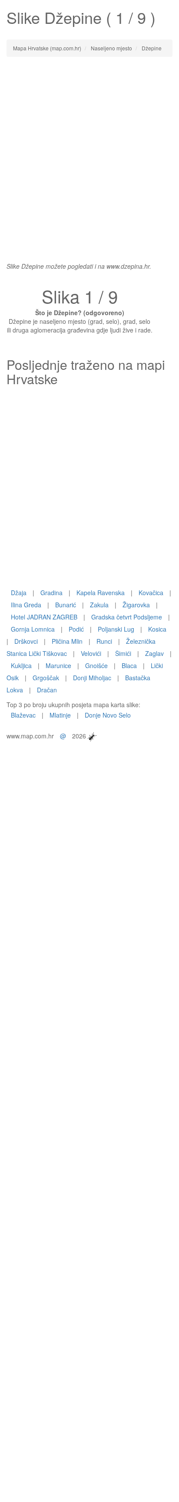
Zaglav (154, 653)
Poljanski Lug (116, 629)
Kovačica (151, 592)
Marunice (58, 665)
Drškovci (26, 641)
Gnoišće (96, 665)
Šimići (123, 653)
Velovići (91, 653)
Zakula (99, 604)
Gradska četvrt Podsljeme (126, 617)
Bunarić (65, 604)
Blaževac (23, 715)
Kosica (157, 629)
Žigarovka (136, 604)
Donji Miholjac (92, 677)
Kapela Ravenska (100, 592)
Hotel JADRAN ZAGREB (44, 617)
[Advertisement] (89, 155)
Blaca (129, 665)
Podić (76, 629)
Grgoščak (46, 677)
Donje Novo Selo (108, 715)
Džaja (19, 592)
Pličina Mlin (67, 641)
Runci (104, 641)
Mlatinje (60, 715)
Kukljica (21, 665)
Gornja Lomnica (33, 629)
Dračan (47, 689)
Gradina (51, 592)
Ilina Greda (26, 604)
